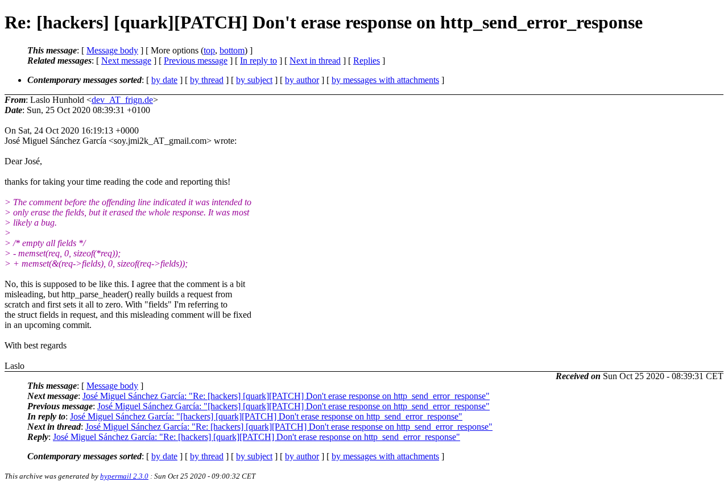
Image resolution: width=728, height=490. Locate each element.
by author (302, 80)
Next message (126, 60)
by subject (254, 80)
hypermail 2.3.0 (124, 476)
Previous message (196, 60)
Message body (112, 50)
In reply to (258, 60)
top (209, 50)
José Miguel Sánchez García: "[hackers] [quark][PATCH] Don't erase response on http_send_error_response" (293, 406)
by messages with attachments (385, 80)
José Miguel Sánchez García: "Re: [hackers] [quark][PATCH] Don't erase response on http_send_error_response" (286, 396)
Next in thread (315, 60)
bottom (232, 50)
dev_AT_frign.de (122, 100)
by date (164, 80)
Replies (366, 60)
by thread (207, 80)
